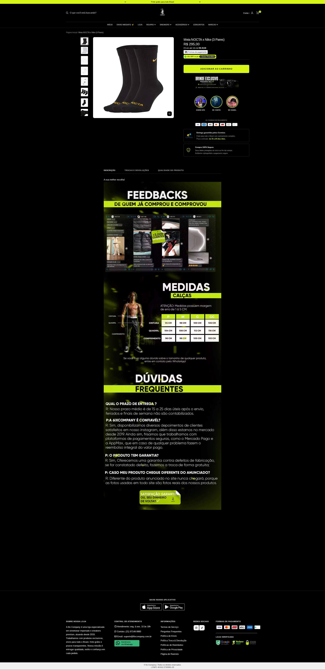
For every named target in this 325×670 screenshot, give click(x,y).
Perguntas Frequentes (171, 631)
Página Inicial (71, 32)
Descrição (109, 170)
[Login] (252, 13)
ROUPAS (150, 25)
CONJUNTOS (198, 25)
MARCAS (212, 25)
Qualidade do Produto (171, 170)
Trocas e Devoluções (137, 170)
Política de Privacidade (171, 649)
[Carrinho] (257, 13)
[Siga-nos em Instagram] (196, 627)
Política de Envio (169, 636)
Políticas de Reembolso (172, 645)
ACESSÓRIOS (181, 25)
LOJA (140, 25)
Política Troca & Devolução (173, 640)
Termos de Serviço (169, 627)
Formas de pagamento (197, 52)
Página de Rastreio (170, 654)
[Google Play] (174, 609)
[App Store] (151, 609)
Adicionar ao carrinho (216, 69)
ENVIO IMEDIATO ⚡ (125, 25)
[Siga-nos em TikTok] (202, 627)
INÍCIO (110, 25)
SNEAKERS (164, 25)
